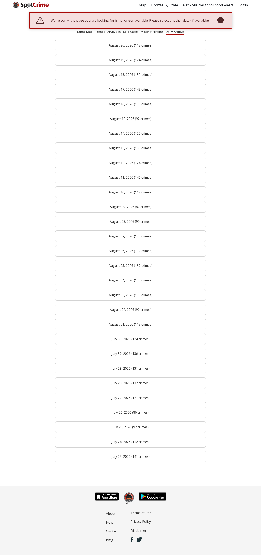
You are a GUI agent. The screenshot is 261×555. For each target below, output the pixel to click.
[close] (220, 20)
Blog (109, 540)
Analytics (114, 32)
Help (109, 522)
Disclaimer (138, 530)
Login (243, 5)
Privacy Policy (140, 521)
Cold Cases (130, 32)
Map (142, 5)
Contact (112, 531)
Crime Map (85, 32)
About (110, 513)
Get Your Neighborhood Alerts (208, 5)
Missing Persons (152, 32)
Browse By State (164, 5)
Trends (100, 32)
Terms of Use (140, 513)
